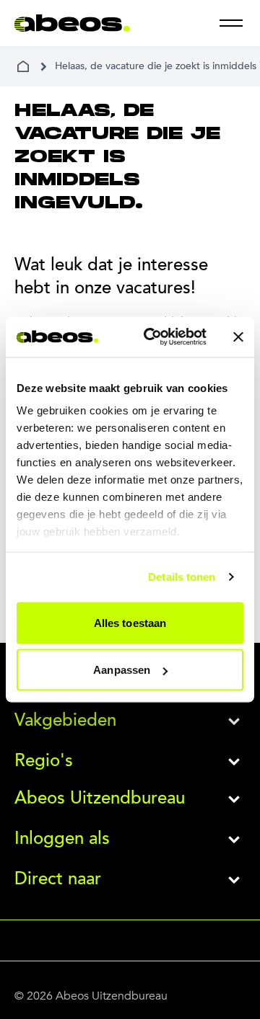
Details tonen (181, 577)
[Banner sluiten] (238, 336)
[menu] (231, 23)
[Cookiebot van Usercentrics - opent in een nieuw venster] (152, 337)
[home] (23, 66)
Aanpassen (121, 670)
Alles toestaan (130, 622)
